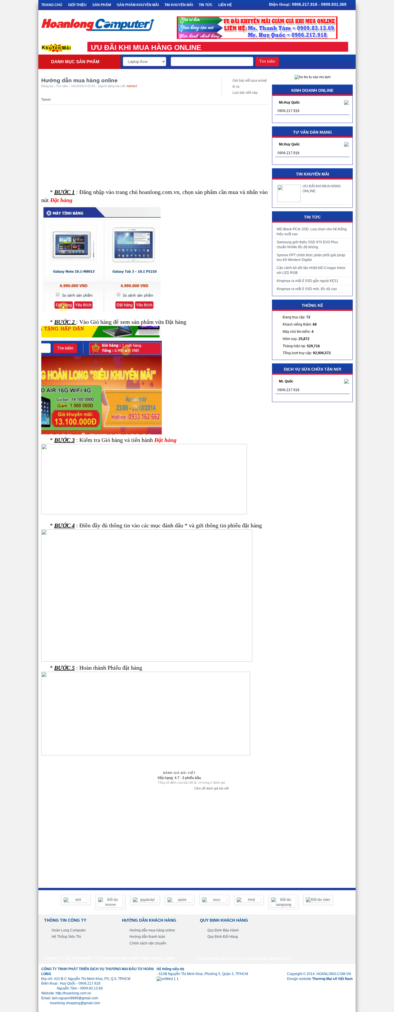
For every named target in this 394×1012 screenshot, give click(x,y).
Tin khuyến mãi (178, 5)
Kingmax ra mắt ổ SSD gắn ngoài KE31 (307, 281)
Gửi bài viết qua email (249, 81)
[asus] (214, 899)
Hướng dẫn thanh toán (147, 937)
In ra (235, 87)
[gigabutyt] (145, 899)
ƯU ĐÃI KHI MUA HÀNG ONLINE (146, 47)
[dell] (76, 899)
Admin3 (132, 86)
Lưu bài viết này (245, 93)
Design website (320, 979)
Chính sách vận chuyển (148, 943)
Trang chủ (51, 5)
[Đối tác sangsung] (283, 902)
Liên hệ (225, 5)
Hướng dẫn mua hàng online (152, 930)
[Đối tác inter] (318, 899)
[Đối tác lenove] (110, 902)
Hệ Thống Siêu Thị (66, 937)
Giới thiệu (77, 5)
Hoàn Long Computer (69, 930)
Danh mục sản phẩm (75, 61)
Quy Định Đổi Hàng (222, 937)
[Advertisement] (155, 145)
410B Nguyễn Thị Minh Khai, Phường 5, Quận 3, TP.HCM (203, 974)
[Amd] (249, 899)
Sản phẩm (101, 5)
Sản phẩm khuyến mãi (138, 5)
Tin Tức (206, 5)
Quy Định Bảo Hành (223, 930)
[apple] (180, 899)
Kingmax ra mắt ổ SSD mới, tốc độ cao (307, 289)
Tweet (45, 100)
